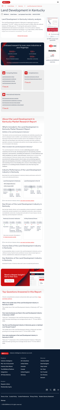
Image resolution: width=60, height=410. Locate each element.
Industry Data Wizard (7, 366)
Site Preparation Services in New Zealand (11, 102)
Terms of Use (4, 396)
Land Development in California (9, 79)
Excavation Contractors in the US (32, 76)
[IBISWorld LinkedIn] (47, 390)
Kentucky (20, 6)
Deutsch (42, 377)
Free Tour (8, 281)
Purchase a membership (12, 62)
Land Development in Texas (8, 76)
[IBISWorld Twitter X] (51, 390)
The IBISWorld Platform (7, 369)
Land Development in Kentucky (34, 6)
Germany (23, 375)
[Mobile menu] (58, 3)
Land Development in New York (9, 83)
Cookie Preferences (23, 396)
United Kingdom (25, 372)
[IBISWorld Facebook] (54, 390)
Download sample (54, 34)
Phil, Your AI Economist (7, 363)
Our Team (43, 369)
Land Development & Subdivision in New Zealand (13, 104)
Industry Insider (44, 361)
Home (2, 6)
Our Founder (43, 372)
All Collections (25, 361)
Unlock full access (22, 35)
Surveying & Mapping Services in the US (33, 79)
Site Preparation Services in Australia (10, 98)
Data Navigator (44, 363)
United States (24, 363)
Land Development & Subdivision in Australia (12, 100)
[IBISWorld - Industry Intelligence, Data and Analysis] (6, 3)
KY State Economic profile (9, 237)
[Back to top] (57, 407)
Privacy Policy (34, 396)
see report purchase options (27, 200)
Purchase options (54, 30)
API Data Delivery (6, 375)
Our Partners (43, 375)
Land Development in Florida (8, 81)
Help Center (43, 366)
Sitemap (3, 400)
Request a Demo (5, 384)
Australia (23, 366)
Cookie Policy (13, 396)
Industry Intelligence (6, 361)
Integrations (4, 372)
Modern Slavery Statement (46, 396)
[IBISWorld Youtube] (58, 390)
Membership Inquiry (6, 387)
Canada (23, 369)
